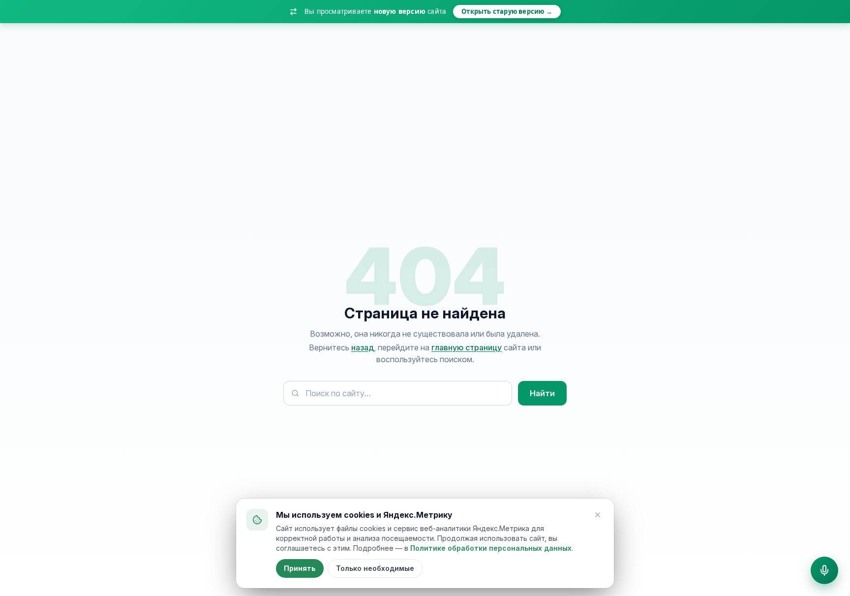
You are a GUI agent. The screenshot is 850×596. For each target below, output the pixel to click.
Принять (300, 568)
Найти (542, 393)
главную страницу (466, 347)
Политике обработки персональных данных (491, 548)
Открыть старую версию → (506, 11)
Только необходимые (375, 568)
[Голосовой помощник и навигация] (824, 570)
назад (362, 347)
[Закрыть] (598, 515)
